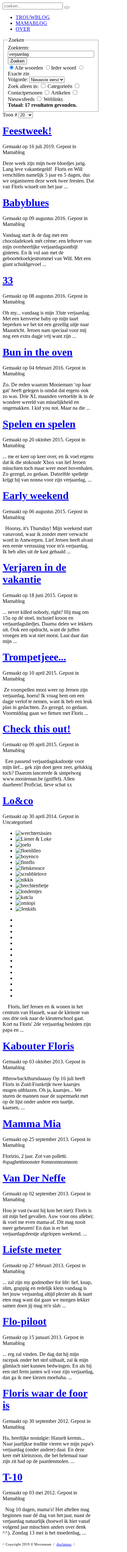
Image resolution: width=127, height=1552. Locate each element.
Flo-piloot (25, 1321)
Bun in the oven (38, 352)
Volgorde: (18, 79)
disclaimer (64, 1544)
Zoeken (17, 61)
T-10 (12, 1477)
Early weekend (36, 495)
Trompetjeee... (34, 657)
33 (8, 280)
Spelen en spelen (39, 424)
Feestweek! (27, 131)
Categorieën (61, 86)
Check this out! (37, 729)
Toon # (10, 114)
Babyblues (26, 202)
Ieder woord (64, 68)
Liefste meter (32, 1249)
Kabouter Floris (38, 1046)
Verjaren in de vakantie (34, 573)
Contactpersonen (26, 92)
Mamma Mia (32, 1123)
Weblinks (53, 99)
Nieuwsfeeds (22, 99)
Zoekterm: (18, 47)
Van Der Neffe (34, 1178)
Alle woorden (29, 68)
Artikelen (61, 92)
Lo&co (18, 800)
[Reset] (66, 7)
